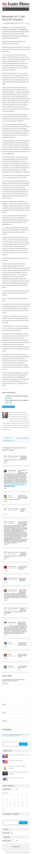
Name (4, 704)
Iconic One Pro (9, 852)
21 (18, 803)
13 (14, 801)
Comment (5, 683)
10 (2, 801)
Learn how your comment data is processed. (16, 735)
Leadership (5, 406)
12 (10, 801)
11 (6, 801)
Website (4, 721)
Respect (12, 406)
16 (26, 801)
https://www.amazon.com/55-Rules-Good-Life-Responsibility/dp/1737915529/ (15, 484)
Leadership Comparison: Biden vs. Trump (19, 754)
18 (6, 803)
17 (2, 803)
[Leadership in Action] (16, 6)
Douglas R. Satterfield (11, 23)
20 (14, 803)
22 (22, 803)
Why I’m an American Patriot (16, 778)
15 (22, 801)
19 (10, 803)
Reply (5, 462)
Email (4, 712)
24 (2, 806)
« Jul (3, 810)
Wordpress (27, 852)
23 (26, 803)
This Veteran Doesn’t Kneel (16, 760)
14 (18, 801)
